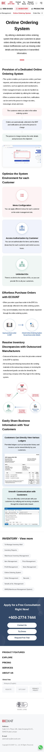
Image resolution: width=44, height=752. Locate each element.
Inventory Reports (11, 550)
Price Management (28, 561)
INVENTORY (23, 9)
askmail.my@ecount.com (11, 739)
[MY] (4, 3)
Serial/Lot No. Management (14, 584)
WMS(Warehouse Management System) (18, 589)
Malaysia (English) (10, 683)
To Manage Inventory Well (13, 544)
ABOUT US (7, 673)
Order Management (11, 578)
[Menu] (42, 3)
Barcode (26, 578)
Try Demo (24, 3)
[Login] (36, 3)
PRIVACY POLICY (35, 689)
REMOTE (8, 689)
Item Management (11, 561)
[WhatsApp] (40, 747)
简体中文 (8, 649)
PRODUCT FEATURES (13, 652)
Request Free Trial (30, 3)
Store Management (29, 567)
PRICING (6, 662)
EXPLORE (7, 657)
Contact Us (18, 3)
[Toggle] (42, 13)
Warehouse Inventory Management (17, 556)
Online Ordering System (22, 13)
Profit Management (11, 567)
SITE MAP (22, 689)
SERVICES (7, 668)
